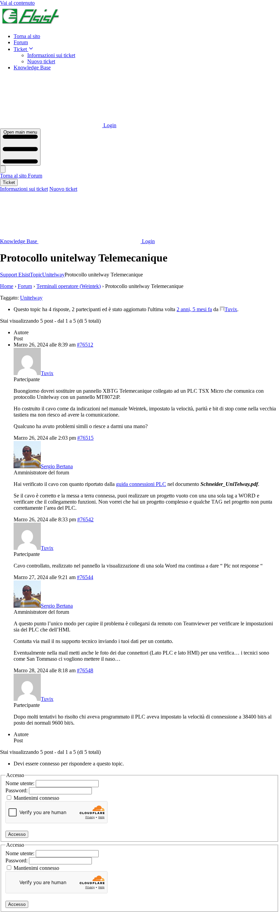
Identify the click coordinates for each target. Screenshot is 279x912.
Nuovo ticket (41, 61)
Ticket (21, 49)
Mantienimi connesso (36, 798)
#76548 (85, 670)
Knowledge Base (32, 67)
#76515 (85, 438)
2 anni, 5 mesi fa (194, 309)
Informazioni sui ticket (51, 55)
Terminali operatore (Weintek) (68, 286)
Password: (17, 790)
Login (109, 125)
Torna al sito (27, 36)
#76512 (85, 345)
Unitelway (31, 298)
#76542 (85, 519)
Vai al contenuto (17, 3)
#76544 (85, 577)
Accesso (17, 834)
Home (6, 286)
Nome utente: (20, 783)
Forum (21, 42)
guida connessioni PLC (141, 484)
